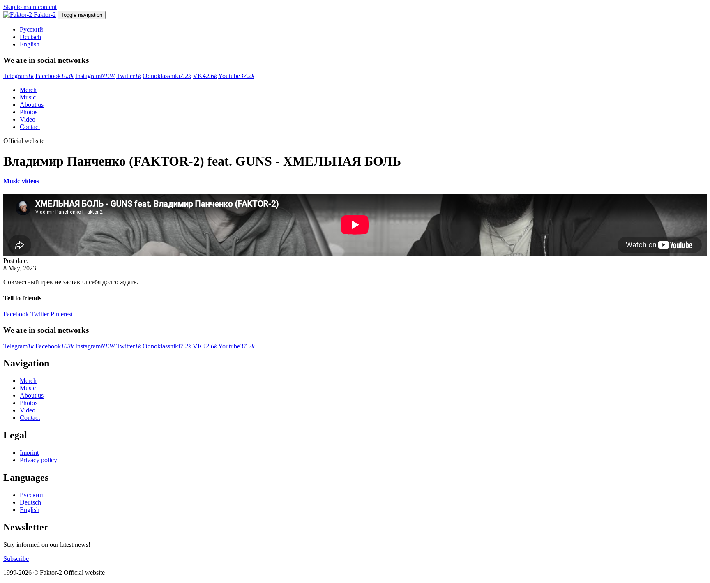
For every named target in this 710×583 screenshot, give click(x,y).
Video (27, 119)
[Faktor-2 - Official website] (18, 14)
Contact (30, 126)
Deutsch (30, 36)
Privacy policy (38, 459)
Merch (28, 89)
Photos (28, 111)
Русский (31, 29)
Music (28, 97)
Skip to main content (30, 6)
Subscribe (16, 558)
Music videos (21, 180)
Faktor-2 (45, 14)
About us (32, 104)
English (29, 44)
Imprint (29, 452)
